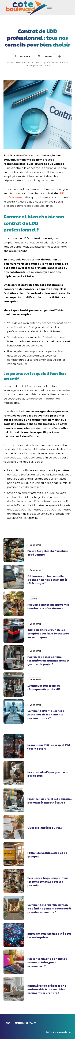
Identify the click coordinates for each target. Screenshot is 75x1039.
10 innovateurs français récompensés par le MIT (44, 687)
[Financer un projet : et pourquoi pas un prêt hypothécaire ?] (13, 800)
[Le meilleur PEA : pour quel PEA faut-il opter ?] (13, 746)
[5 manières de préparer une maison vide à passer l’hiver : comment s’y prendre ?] (13, 989)
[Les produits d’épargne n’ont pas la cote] (13, 773)
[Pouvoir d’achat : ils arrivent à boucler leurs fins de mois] (13, 603)
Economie (21, 62)
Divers (33, 598)
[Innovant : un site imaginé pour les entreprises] (13, 935)
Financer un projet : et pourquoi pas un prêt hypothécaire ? (49, 800)
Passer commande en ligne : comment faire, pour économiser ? (47, 962)
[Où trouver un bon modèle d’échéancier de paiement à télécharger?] (13, 577)
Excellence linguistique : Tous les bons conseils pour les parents (47, 881)
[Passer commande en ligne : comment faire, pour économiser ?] (13, 962)
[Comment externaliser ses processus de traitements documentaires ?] (13, 711)
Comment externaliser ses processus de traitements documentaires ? (45, 714)
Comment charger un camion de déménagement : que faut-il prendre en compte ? (49, 908)
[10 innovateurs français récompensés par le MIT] (13, 684)
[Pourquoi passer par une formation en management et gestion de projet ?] (13, 657)
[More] (59, 56)
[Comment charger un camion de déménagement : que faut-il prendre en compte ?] (13, 908)
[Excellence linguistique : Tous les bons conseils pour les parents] (13, 881)
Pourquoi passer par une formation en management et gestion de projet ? (48, 660)
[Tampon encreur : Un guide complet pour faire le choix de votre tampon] (13, 631)
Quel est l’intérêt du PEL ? (45, 827)
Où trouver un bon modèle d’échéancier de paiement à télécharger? (47, 579)
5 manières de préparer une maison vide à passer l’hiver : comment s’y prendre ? (47, 989)
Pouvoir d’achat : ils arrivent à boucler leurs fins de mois (48, 606)
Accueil (10, 62)
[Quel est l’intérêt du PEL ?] (13, 827)
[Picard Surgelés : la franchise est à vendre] (13, 550)
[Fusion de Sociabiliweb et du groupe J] (13, 854)
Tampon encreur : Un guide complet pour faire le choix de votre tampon (48, 633)
